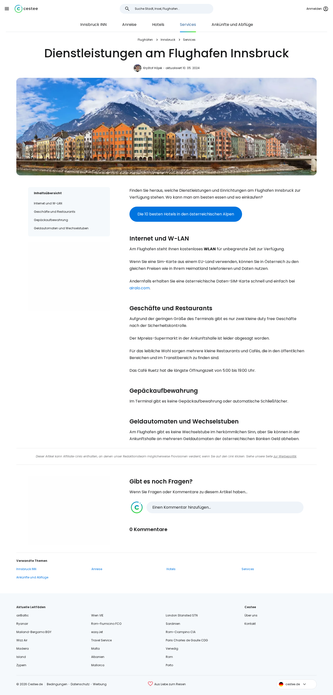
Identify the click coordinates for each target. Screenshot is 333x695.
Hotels (158, 24)
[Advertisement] (69, 276)
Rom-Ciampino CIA (181, 632)
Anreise (129, 24)
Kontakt (250, 624)
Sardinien (173, 624)
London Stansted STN (182, 615)
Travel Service (101, 640)
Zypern (21, 665)
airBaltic (22, 615)
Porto (169, 665)
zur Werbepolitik (285, 456)
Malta (95, 648)
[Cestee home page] (26, 9)
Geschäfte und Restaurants (54, 212)
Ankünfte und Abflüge (232, 24)
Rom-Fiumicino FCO (106, 624)
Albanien (97, 657)
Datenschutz (80, 684)
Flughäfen (145, 40)
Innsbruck (168, 40)
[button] (7, 9)
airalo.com (139, 288)
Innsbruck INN (93, 24)
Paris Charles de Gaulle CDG (187, 640)
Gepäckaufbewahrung (51, 220)
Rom (169, 657)
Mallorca (97, 665)
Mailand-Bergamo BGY (33, 632)
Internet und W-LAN (48, 203)
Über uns (251, 615)
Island (21, 657)
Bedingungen (57, 684)
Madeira (22, 648)
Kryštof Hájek (152, 68)
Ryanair (22, 624)
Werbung (100, 684)
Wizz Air (21, 640)
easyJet (97, 632)
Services (188, 24)
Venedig (172, 648)
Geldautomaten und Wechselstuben (61, 228)
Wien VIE (97, 615)
